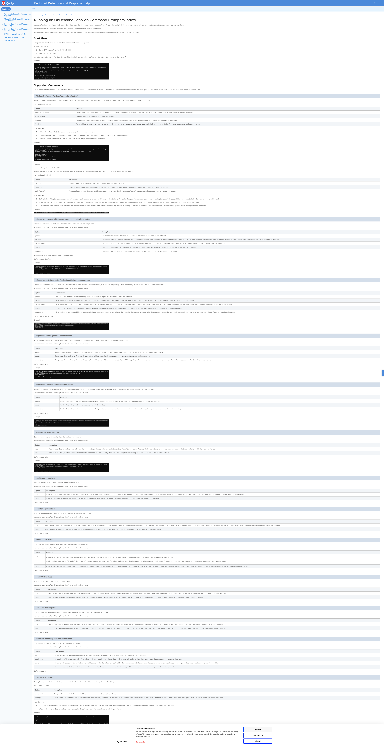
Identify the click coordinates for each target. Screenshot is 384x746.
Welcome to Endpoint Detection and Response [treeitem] (17, 15)
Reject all (257, 741)
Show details (140, 742)
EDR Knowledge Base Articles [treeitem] (15, 34)
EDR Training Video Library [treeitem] (14, 37)
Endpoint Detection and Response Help (62, 3)
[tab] (6, 9)
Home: (35, 15)
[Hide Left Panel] (33, 8)
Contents (6, 9)
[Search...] (373, 3)
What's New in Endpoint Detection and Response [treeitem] (17, 20)
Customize (256, 735)
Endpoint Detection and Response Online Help (17, 25)
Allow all (258, 729)
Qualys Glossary (10, 40)
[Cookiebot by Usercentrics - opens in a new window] (122, 742)
